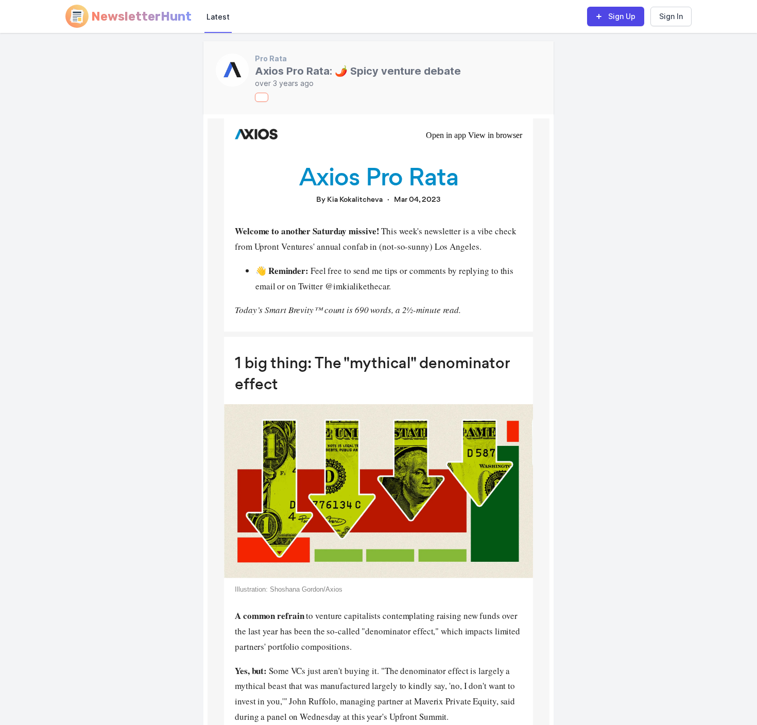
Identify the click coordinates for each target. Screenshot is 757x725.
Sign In (671, 16)
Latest (218, 16)
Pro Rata (271, 58)
